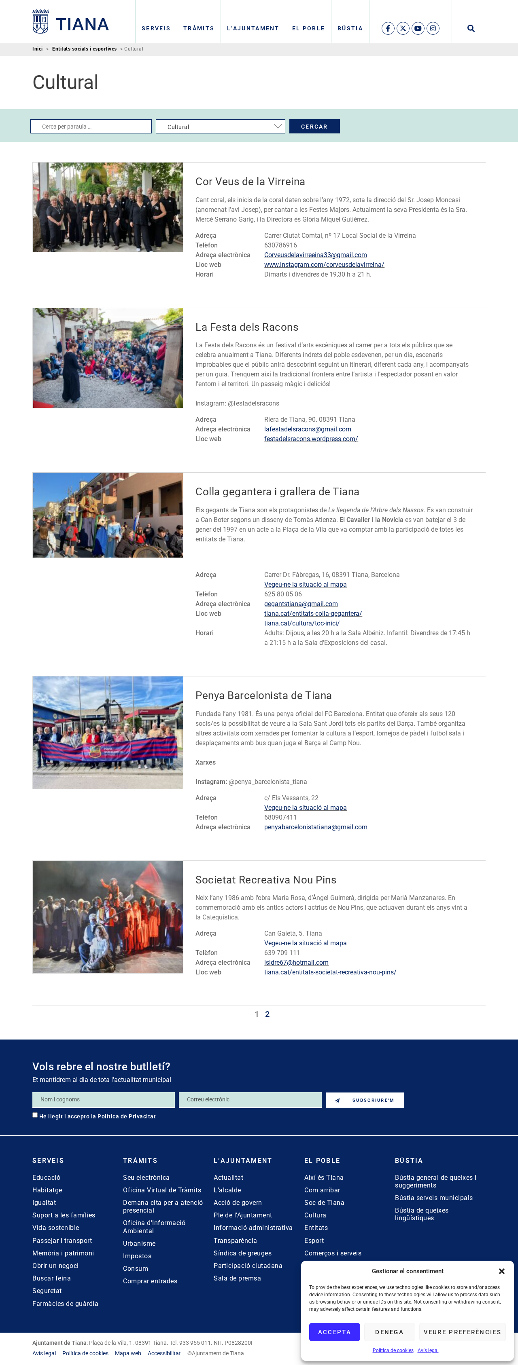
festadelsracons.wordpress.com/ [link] (311, 439)
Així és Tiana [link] (324, 1177)
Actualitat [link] (228, 1177)
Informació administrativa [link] (253, 1228)
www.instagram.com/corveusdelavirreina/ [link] (324, 264)
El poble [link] (308, 28)
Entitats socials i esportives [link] (84, 49)
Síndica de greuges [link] (243, 1253)
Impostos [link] (137, 1256)
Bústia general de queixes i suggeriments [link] (436, 1181)
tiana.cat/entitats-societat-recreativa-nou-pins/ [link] (330, 972)
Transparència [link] (235, 1241)
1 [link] (257, 1014)
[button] (502, 1271)
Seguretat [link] (47, 1291)
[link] (70, 21)
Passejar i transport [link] (62, 1241)
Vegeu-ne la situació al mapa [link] (305, 584)
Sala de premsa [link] (237, 1278)
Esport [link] (314, 1241)
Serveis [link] (156, 28)
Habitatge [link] (47, 1190)
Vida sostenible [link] (55, 1228)
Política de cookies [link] (393, 1350)
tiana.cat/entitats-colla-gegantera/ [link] (313, 613)
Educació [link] (46, 1177)
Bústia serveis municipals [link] (434, 1198)
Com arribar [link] (322, 1190)
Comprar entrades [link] (150, 1281)
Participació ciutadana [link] (248, 1266)
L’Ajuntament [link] (253, 28)
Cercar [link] (314, 126)
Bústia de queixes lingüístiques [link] (422, 1214)
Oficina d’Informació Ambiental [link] (154, 1226)
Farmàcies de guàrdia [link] (65, 1304)
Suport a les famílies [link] (64, 1215)
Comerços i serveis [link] (332, 1253)
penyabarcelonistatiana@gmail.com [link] (315, 827)
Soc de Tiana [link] (324, 1203)
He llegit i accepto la (97, 1116)
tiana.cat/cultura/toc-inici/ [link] (302, 623)
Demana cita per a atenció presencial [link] (163, 1206)
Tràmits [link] (198, 28)
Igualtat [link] (44, 1203)
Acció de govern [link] (238, 1203)
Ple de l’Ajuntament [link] (243, 1215)
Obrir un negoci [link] (55, 1266)
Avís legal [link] (428, 1350)
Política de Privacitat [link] (127, 1116)
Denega (389, 1332)
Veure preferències (462, 1332)
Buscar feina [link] (51, 1278)
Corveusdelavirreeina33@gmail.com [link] (315, 255)
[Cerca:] (91, 126)
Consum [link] (135, 1268)
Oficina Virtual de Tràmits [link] (162, 1190)
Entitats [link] (316, 1228)
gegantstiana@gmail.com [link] (301, 604)
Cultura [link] (315, 1215)
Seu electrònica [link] (146, 1177)
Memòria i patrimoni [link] (63, 1253)
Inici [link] (37, 49)
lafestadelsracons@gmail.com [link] (307, 429)
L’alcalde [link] (227, 1190)
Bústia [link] (350, 28)
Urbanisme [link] (139, 1243)
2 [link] (267, 1014)
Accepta (334, 1332)
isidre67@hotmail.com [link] (296, 962)
